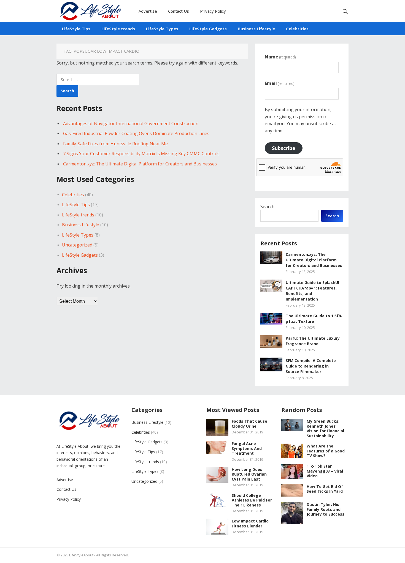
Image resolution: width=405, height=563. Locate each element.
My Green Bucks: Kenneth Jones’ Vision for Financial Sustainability (325, 428)
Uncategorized (77, 245)
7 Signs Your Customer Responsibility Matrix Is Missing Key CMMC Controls (141, 154)
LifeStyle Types (162, 28)
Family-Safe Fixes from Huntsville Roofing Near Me (115, 144)
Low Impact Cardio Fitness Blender (250, 523)
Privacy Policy (213, 11)
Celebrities (297, 28)
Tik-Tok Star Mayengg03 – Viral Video (325, 470)
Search (267, 206)
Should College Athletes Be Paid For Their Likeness (252, 500)
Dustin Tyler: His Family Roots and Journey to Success (325, 509)
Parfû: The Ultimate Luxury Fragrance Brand (313, 341)
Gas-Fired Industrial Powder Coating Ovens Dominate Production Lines (136, 133)
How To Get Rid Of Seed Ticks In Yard (325, 489)
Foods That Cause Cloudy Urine (249, 424)
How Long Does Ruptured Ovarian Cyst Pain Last (249, 474)
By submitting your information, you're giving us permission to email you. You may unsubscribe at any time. (300, 120)
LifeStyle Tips (76, 28)
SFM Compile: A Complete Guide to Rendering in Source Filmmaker (311, 366)
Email (280, 83)
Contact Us (178, 11)
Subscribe (283, 148)
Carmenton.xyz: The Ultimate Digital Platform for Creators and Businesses (140, 164)
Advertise (148, 11)
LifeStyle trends (118, 28)
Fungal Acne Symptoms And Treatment (247, 448)
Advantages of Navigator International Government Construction (130, 123)
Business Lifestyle (256, 28)
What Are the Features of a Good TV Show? (326, 450)
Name (280, 57)
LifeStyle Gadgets (208, 28)
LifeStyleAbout (81, 555)
